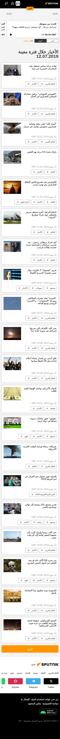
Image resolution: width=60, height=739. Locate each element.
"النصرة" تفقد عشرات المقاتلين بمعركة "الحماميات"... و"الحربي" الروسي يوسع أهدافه (41, 301)
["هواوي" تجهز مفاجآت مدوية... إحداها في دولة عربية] (12, 422)
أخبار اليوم (25, 202)
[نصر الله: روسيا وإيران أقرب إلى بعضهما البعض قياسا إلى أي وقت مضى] (12, 536)
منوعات (39, 288)
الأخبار (34, 84)
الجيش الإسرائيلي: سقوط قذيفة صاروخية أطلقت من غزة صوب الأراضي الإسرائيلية (41, 623)
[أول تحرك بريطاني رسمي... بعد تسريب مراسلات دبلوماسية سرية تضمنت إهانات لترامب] (12, 246)
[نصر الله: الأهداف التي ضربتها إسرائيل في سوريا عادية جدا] (12, 333)
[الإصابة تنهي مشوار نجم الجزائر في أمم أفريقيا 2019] (12, 480)
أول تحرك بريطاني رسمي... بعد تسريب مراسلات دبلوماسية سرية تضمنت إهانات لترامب (41, 245)
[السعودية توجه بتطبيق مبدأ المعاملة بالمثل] (12, 595)
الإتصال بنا (25, 699)
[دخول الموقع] (12, 3)
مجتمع (52, 288)
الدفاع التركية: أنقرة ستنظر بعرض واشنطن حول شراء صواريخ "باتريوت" (41, 215)
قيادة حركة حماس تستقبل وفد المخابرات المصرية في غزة (42, 67)
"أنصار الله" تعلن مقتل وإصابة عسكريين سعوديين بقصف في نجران (40, 125)
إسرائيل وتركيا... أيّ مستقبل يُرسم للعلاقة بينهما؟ (34, 27)
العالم (53, 172)
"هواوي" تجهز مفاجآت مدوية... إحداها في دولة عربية (42, 419)
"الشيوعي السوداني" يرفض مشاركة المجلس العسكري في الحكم (40, 95)
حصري (19, 673)
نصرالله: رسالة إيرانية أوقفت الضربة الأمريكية (39, 447)
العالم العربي (50, 84)
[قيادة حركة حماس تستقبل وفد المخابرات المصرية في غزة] (12, 70)
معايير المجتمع (34, 703)
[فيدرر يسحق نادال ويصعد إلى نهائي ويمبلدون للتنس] (12, 508)
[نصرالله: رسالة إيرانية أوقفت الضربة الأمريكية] (12, 451)
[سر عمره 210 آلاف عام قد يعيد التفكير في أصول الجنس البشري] (12, 565)
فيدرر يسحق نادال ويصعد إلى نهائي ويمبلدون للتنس (40, 505)
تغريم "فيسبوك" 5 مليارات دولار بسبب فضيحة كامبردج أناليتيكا (41, 271)
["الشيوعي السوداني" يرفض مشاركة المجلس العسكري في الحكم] (12, 99)
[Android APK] (48, 712)
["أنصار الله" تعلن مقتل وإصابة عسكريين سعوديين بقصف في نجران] (12, 128)
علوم (26, 436)
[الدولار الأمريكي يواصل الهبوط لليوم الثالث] (12, 393)
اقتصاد (52, 408)
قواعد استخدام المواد (40, 699)
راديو (12, 673)
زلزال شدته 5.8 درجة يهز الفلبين (41, 152)
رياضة (39, 522)
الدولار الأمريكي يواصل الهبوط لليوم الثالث (40, 389)
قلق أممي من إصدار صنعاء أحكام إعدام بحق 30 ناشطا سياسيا (41, 359)
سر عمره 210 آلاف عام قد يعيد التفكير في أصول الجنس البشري (41, 561)
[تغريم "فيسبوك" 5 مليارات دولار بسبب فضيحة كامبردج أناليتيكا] (12, 274)
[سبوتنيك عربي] (52, 4)
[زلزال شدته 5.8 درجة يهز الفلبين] (12, 157)
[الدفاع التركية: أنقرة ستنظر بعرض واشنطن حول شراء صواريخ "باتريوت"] (12, 217)
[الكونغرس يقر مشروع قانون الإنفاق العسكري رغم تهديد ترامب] (12, 187)
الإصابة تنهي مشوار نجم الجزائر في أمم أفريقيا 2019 (40, 477)
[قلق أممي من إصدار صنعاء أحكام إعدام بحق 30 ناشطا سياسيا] (12, 363)
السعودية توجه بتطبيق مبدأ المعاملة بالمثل (40, 591)
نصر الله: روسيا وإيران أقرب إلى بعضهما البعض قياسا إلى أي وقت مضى (41, 535)
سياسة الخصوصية (50, 703)
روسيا (35, 673)
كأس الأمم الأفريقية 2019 (45, 494)
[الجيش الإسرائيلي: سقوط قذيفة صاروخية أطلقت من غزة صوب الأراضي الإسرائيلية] (12, 624)
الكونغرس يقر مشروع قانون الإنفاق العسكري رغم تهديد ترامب (40, 183)
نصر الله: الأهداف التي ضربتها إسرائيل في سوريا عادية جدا (43, 329)
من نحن (54, 699)
